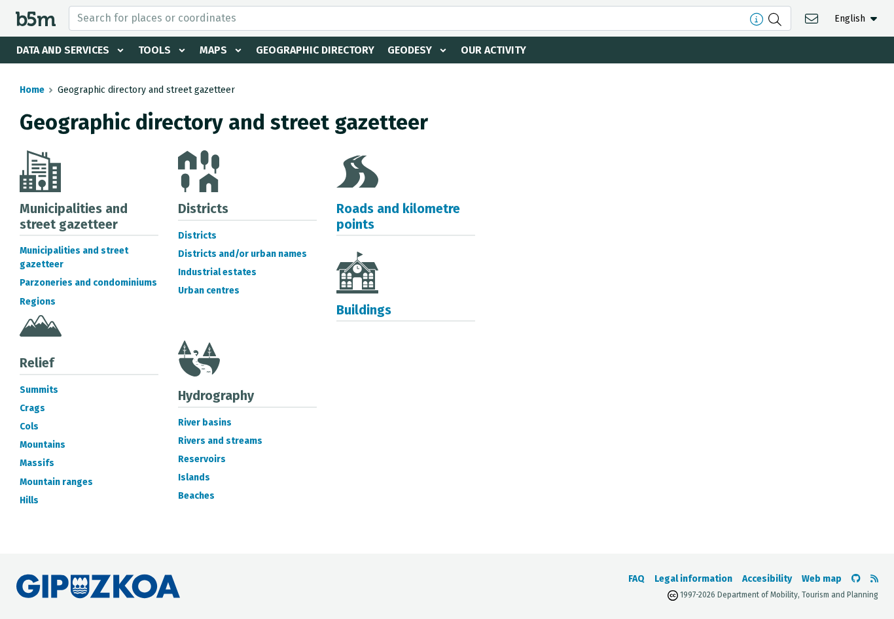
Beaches (196, 495)
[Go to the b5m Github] (856, 578)
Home (32, 89)
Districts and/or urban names (242, 253)
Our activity (493, 50)
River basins (205, 422)
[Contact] (813, 18)
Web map (822, 578)
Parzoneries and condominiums (88, 282)
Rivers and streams (220, 440)
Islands (194, 477)
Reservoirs (202, 459)
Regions (38, 301)
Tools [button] (154, 50)
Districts (197, 235)
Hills (29, 500)
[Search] (776, 18)
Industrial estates (217, 272)
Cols (29, 426)
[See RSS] (874, 578)
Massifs (37, 463)
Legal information (693, 578)
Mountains (42, 444)
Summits (39, 389)
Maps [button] (213, 50)
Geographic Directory (315, 50)
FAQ (636, 578)
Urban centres (209, 290)
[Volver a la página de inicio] (36, 18)
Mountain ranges (56, 482)
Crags (32, 408)
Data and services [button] (62, 50)
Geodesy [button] (409, 50)
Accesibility (767, 578)
